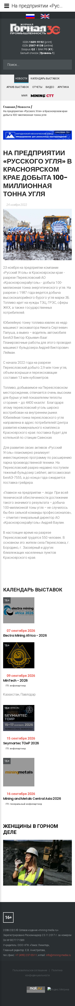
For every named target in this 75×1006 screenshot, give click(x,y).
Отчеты (37, 87)
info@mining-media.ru (58, 955)
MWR (24, 95)
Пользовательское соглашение (30, 970)
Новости (21, 78)
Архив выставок (17, 87)
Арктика (63, 87)
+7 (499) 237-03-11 (26, 955)
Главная (9, 107)
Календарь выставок (45, 78)
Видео (50, 87)
